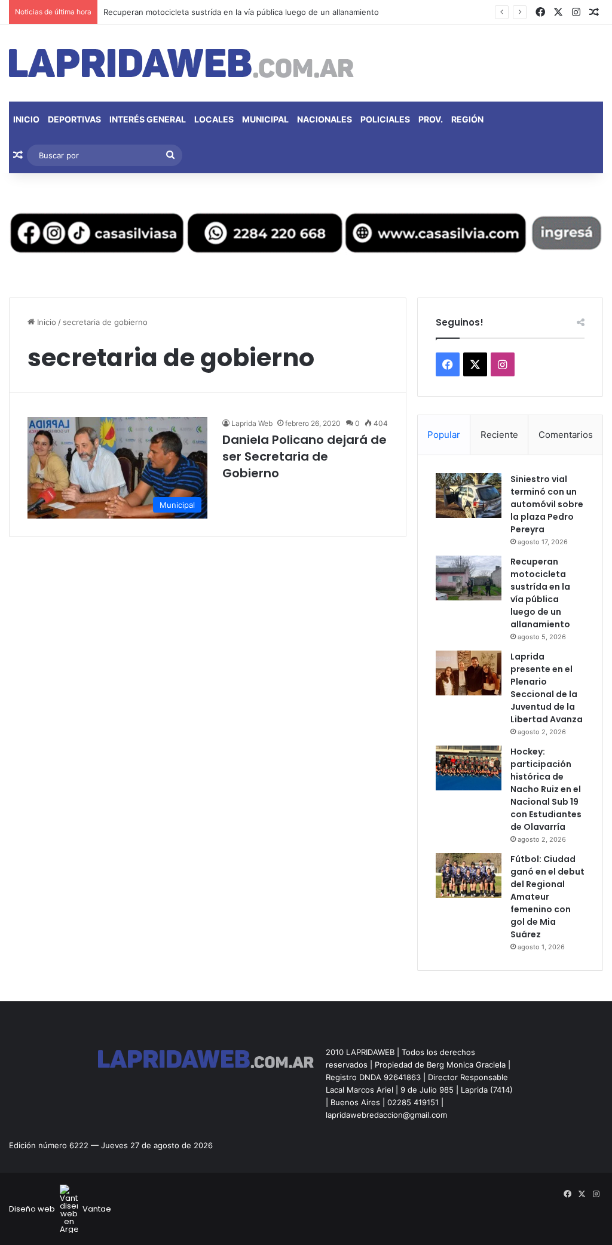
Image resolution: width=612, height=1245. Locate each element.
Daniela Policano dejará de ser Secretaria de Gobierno (304, 456)
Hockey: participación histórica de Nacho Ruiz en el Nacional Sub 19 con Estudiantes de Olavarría (546, 789)
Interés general (147, 119)
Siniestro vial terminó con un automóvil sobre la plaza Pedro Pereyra (546, 504)
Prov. (430, 119)
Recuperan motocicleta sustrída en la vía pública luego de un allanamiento (241, 12)
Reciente (499, 434)
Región (467, 119)
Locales (214, 119)
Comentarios (565, 434)
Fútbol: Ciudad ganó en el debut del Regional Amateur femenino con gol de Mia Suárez (547, 896)
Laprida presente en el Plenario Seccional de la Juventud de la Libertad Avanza (546, 688)
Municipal (265, 119)
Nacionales (324, 119)
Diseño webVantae (60, 1209)
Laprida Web (252, 423)
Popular (443, 434)
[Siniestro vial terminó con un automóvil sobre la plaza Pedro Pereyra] (468, 495)
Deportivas (74, 119)
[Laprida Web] (181, 63)
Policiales (385, 119)
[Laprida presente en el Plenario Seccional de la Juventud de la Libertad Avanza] (468, 673)
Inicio (26, 119)
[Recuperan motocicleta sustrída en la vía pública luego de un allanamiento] (468, 578)
